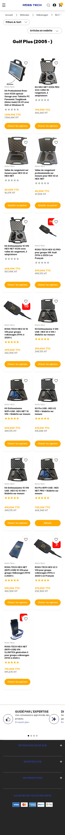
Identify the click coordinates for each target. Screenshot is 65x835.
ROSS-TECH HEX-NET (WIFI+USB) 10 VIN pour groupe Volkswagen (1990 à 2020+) (17, 571)
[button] (28, 735)
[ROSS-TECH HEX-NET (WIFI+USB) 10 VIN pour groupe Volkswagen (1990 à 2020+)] (17, 548)
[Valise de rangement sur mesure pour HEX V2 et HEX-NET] (17, 151)
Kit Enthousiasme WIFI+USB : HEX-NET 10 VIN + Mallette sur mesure (17, 411)
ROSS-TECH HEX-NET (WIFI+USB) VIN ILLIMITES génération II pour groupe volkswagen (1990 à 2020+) (17, 652)
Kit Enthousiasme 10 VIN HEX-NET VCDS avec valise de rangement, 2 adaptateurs (17, 250)
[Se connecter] (54, 5)
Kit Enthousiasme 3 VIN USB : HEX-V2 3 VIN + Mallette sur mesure (46, 332)
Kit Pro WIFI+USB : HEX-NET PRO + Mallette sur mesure (47, 491)
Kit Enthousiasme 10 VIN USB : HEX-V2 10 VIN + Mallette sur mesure (17, 491)
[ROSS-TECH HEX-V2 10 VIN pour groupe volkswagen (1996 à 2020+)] (17, 310)
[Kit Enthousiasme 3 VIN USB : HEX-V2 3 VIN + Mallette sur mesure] (47, 310)
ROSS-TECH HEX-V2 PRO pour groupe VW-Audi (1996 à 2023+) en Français (47, 253)
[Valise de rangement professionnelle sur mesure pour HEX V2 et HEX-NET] (47, 151)
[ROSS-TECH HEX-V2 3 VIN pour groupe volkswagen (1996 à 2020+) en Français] (47, 548)
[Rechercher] (48, 5)
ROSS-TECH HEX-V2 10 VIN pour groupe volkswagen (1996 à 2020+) (16, 333)
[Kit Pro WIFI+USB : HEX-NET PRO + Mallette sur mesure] (47, 468)
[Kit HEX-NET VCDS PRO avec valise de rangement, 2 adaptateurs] (47, 71)
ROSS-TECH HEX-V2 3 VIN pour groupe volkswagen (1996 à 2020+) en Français (46, 571)
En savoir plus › (22, 722)
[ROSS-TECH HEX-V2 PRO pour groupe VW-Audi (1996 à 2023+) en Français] (47, 230)
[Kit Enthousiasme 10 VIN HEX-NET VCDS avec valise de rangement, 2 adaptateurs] (17, 230)
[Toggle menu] (4, 5)
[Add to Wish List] (26, 63)
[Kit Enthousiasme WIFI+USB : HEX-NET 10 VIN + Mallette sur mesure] (17, 389)
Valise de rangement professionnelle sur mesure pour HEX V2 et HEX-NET (46, 174)
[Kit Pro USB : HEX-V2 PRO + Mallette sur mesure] (47, 389)
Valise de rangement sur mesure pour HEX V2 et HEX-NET (16, 173)
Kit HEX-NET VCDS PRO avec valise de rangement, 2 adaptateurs (47, 91)
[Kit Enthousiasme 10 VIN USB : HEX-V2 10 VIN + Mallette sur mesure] (17, 468)
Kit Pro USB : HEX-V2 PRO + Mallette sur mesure (45, 411)
